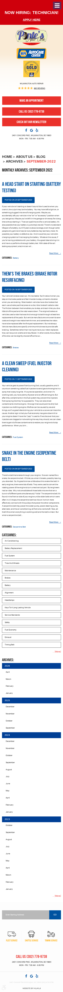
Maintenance (10, 571)
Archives (14, 161)
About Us (24, 157)
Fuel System (18, 437)
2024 (7, 735)
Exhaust (8, 637)
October (9, 721)
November (10, 714)
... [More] (57, 651)
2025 (7, 700)
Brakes (16, 348)
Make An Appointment (31, 100)
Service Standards (12, 615)
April (8, 672)
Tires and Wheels (12, 563)
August (9, 770)
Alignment (9, 593)
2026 (7, 666)
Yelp (37, 130)
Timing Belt (9, 645)
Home (7, 157)
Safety (7, 622)
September (10, 728)
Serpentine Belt (19, 527)
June (8, 784)
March (8, 679)
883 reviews (39, 88)
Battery (16, 258)
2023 (7, 819)
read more (53, 253)
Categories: (9, 535)
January (9, 693)
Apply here (31, 19)
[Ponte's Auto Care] (32, 36)
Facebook (26, 130)
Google (31, 130)
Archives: (8, 660)
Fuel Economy (10, 630)
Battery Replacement (13, 548)
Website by (31, 988)
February (9, 686)
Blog (40, 157)
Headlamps (9, 600)
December (10, 707)
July (7, 776)
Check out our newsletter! (31, 122)
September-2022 (41, 161)
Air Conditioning (12, 541)
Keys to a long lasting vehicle (18, 607)
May (7, 791)
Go (55, 914)
